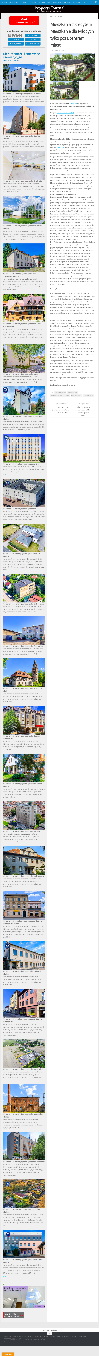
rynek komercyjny (88, 396)
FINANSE (24, 2)
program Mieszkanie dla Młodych (60, 396)
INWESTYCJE (14, 2)
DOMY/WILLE (15, 44)
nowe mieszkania (72, 393)
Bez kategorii (56, 16)
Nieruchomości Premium (61, 2)
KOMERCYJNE (32, 35)
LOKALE (16, 39)
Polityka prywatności (49, 1330)
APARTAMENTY (32, 44)
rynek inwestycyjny (76, 396)
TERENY (32, 39)
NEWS (33, 2)
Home (4, 2)
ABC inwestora (78, 2)
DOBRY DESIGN (44, 2)
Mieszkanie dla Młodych (65, 113)
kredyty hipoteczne (60, 393)
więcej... (5, 1276)
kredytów (73, 103)
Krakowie (60, 147)
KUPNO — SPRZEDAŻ (24, 20)
